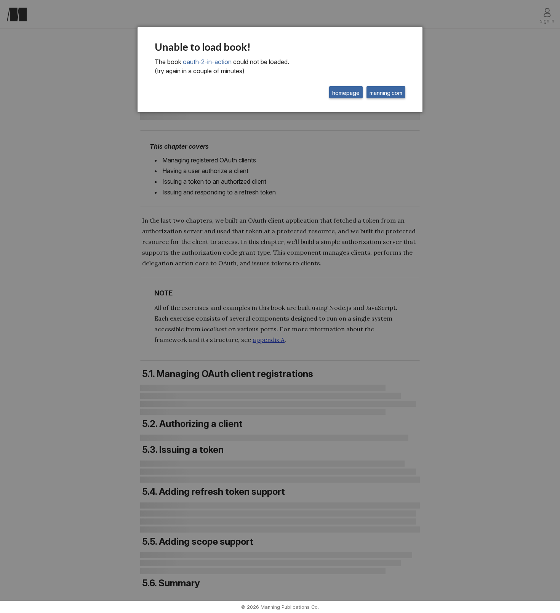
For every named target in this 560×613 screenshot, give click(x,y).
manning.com (386, 93)
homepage (346, 93)
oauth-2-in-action (207, 62)
